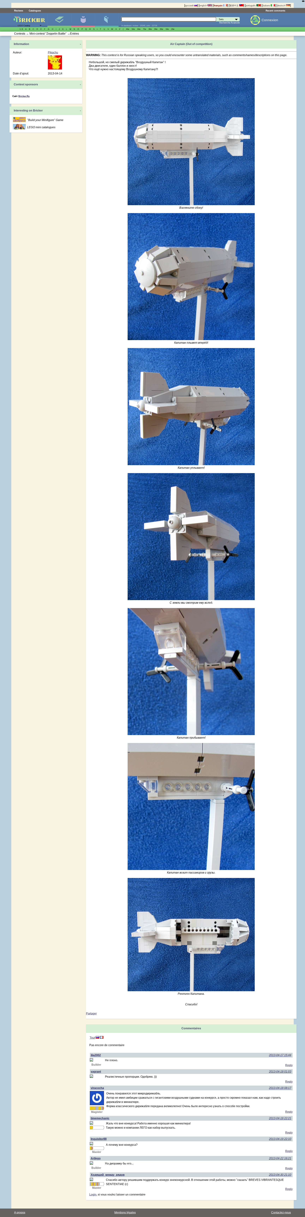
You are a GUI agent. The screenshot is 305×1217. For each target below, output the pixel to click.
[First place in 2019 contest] (93, 1108)
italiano (267, 5)
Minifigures (83, 20)
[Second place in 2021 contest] (101, 1108)
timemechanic (100, 1118)
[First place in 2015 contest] (90, 1108)
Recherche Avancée (229, 22)
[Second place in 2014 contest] (90, 1184)
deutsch (281, 5)
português (251, 5)
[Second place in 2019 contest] (96, 1108)
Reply (289, 1065)
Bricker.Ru (24, 96)
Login (92, 1194)
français (218, 5)
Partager (91, 1013)
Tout (92, 1037)
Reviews (18, 10)
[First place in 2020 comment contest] (99, 1108)
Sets (59, 20)
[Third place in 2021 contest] (103, 1108)
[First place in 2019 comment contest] (94, 1108)
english (203, 5)
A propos (19, 1212)
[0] (101, 1037)
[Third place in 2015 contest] (93, 1184)
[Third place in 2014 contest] (91, 1148)
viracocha (97, 1087)
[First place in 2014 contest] (90, 1148)
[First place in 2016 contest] (92, 1108)
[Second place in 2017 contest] (98, 1184)
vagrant (96, 1071)
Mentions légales (125, 1212)
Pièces (106, 20)
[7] (97, 1037)
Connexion (270, 20)
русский (189, 5)
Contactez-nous (281, 1212)
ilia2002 (96, 1055)
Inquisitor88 (99, 1138)
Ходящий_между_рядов (108, 1174)
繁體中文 (234, 5)
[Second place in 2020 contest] (97, 1108)
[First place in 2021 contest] (100, 1108)
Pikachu (53, 52)
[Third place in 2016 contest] (97, 1184)
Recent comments (275, 10)
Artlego (96, 1158)
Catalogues (35, 10)
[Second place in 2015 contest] (96, 1184)
